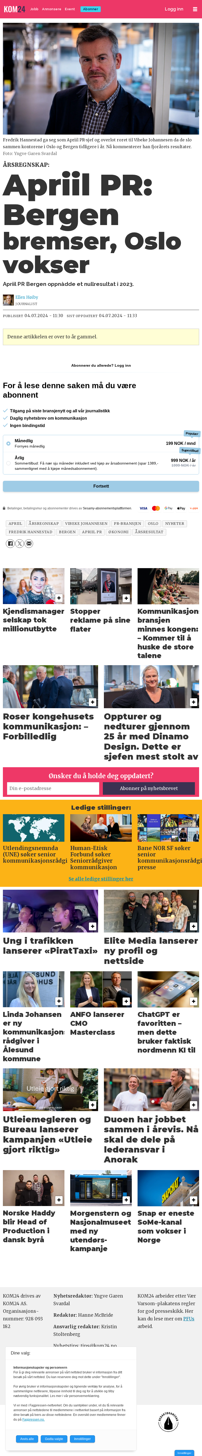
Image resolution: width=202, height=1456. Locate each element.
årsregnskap (44, 523)
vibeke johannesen (86, 523)
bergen (67, 532)
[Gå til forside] (15, 9)
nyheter (174, 523)
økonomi (118, 532)
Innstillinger (184, 1453)
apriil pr (92, 532)
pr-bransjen (127, 523)
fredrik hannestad (30, 532)
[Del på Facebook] (10, 543)
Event (70, 9)
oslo (153, 523)
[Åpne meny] (195, 9)
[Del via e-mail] (28, 543)
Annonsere (52, 9)
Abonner (90, 9)
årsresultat (149, 532)
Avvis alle (27, 1439)
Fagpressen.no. (33, 1419)
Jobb (34, 9)
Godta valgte (54, 1439)
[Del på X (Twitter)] (19, 543)
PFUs (188, 1319)
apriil (15, 523)
